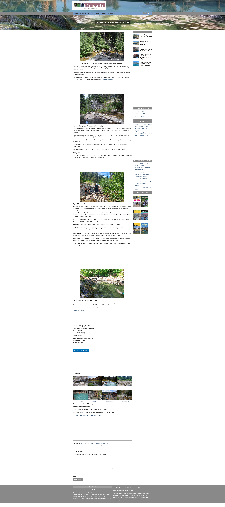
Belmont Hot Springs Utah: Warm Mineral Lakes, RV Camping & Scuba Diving (145, 63)
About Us (115, 487)
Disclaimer (131, 487)
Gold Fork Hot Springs (107, 79)
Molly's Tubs (76, 79)
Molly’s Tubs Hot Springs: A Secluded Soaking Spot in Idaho (94, 445)
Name (74, 470)
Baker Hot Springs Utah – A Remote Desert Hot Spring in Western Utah (146, 36)
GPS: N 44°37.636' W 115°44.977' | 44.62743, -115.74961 (87, 415)
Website (74, 476)
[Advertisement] (102, 87)
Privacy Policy (123, 487)
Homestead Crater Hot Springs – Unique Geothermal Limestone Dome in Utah (146, 49)
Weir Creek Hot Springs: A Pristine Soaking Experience (94, 443)
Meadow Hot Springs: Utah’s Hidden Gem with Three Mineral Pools (145, 43)
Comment (75, 456)
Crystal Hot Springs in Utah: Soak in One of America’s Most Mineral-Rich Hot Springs (145, 57)
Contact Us (137, 487)
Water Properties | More (81, 350)
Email (74, 473)
